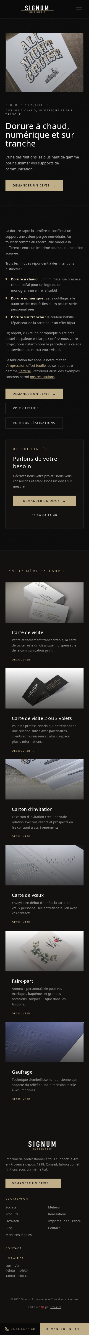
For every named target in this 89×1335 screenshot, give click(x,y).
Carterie (36, 105)
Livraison (12, 1221)
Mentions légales (18, 1235)
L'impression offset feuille (25, 365)
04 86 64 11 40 (44, 515)
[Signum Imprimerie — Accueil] (37, 9)
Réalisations (57, 1214)
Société (10, 1207)
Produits (14, 105)
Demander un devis (34, 185)
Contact (54, 1228)
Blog (8, 1228)
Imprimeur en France (64, 1221)
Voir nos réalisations (34, 423)
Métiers (54, 1207)
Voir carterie (26, 408)
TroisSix (55, 1307)
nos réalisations (42, 376)
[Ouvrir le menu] (79, 9)
